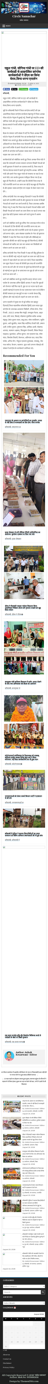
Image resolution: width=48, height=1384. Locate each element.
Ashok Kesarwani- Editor (18, 83)
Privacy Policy (8, 1367)
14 (30, 1333)
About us (6, 1355)
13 (24, 1333)
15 (36, 1333)
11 (12, 1333)
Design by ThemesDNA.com (24, 1381)
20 (24, 1337)
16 (42, 1333)
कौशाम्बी (19, 85)
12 (18, 1333)
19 (18, 1337)
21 (30, 1337)
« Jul (5, 1350)
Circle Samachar (24, 16)
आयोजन (24, 85)
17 (6, 1337)
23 (42, 1337)
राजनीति (29, 85)
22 (36, 1337)
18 (12, 1337)
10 (6, 1333)
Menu (8, 26)
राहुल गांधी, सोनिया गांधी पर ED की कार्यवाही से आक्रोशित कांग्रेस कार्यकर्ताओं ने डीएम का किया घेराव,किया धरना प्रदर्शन (24, 73)
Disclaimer (7, 1363)
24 (6, 1342)
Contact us (7, 1359)
